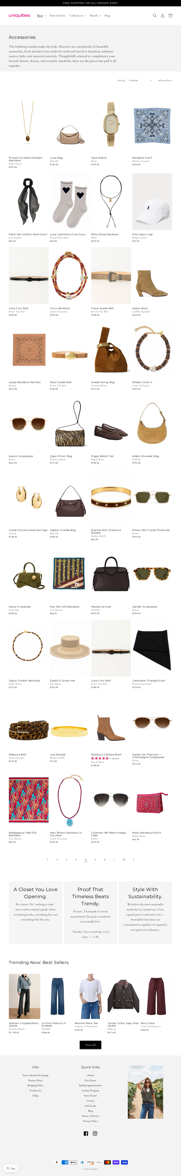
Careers (90, 1101)
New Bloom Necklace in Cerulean (66, 834)
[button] (41, 16)
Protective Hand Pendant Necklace (26, 159)
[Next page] (133, 859)
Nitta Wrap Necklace (105, 234)
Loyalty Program (90, 1090)
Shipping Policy (36, 1085)
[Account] (163, 15)
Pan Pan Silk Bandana (64, 606)
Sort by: (122, 80)
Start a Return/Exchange (36, 1075)
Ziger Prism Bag (61, 456)
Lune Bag (56, 158)
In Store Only (152, 299)
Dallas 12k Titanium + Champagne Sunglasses (148, 756)
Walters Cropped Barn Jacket (24, 1024)
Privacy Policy (90, 1121)
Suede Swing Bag (103, 382)
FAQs (36, 1095)
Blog (90, 1111)
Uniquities (94, 1169)
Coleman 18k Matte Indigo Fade (108, 834)
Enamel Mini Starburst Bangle (106, 531)
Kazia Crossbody (20, 606)
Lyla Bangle (58, 754)
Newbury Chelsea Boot (106, 754)
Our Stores (90, 1080)
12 (123, 859)
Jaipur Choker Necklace (24, 680)
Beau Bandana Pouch (146, 832)
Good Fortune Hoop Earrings (28, 530)
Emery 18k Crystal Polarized (151, 530)
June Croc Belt (19, 308)
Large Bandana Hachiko (25, 382)
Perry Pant (148, 1023)
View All (90, 1045)
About (90, 1075)
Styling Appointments (90, 1085)
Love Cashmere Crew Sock (68, 234)
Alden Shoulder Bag (145, 456)
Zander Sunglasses (144, 606)
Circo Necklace (60, 308)
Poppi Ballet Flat (102, 456)
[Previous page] (47, 859)
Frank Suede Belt (102, 308)
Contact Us (36, 1090)
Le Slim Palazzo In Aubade (54, 1024)
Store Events (90, 1095)
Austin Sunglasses (21, 456)
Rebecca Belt (18, 754)
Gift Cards (90, 1106)
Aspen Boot (140, 308)
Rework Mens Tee (86, 1023)
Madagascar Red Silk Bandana (23, 834)
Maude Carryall (101, 606)
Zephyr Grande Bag (63, 530)
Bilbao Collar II (142, 382)
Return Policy (35, 1080)
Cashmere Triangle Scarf (148, 680)
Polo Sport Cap (142, 234)
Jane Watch (99, 158)
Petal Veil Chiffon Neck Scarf (28, 234)
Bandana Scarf (142, 158)
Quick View (29, 148)
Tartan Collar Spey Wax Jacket (123, 1024)
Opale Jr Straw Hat (62, 680)
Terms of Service (90, 1116)
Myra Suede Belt (61, 382)
